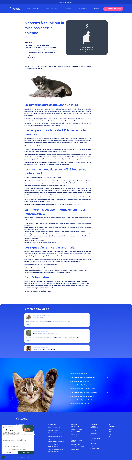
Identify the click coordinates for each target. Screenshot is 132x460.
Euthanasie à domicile (53, 430)
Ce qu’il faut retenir (31, 57)
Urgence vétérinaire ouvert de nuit (56, 441)
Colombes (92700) (75, 444)
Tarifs (110, 429)
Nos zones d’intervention (51, 9)
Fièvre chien (93, 443)
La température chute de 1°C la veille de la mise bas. (41, 47)
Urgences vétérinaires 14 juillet (55, 436)
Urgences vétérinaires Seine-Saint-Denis (83, 392)
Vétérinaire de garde (53, 444)
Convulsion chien (95, 448)
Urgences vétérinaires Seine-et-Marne (82, 377)
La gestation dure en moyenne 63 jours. (37, 45)
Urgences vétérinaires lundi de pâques (55, 433)
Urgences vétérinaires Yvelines (80, 381)
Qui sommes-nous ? (32, 9)
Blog (29, 15)
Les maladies (68, 9)
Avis (110, 431)
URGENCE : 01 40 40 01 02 (114, 9)
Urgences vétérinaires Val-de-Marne (82, 396)
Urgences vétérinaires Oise (79, 404)
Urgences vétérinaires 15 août (55, 439)
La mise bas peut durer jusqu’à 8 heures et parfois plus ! (42, 50)
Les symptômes (83, 9)
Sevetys (111, 437)
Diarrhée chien (94, 433)
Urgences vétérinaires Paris (79, 374)
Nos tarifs (96, 9)
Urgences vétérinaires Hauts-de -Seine (83, 389)
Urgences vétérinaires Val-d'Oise (81, 400)
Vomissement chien (95, 438)
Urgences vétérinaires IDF (54, 427)
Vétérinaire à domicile (53, 446)
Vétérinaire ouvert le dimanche (55, 449)
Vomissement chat (95, 436)
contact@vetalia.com (21, 424)
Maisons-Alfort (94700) (76, 429)
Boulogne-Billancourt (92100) (76, 437)
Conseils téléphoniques (53, 451)
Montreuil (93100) (75, 449)
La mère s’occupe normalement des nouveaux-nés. (41, 52)
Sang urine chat (94, 446)
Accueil (25, 15)
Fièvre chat (93, 441)
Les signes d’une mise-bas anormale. (36, 55)
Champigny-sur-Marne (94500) (76, 441)
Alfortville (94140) (75, 434)
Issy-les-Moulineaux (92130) (77, 447)
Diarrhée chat (94, 430)
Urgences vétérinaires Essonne (80, 385)
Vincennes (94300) (75, 431)
